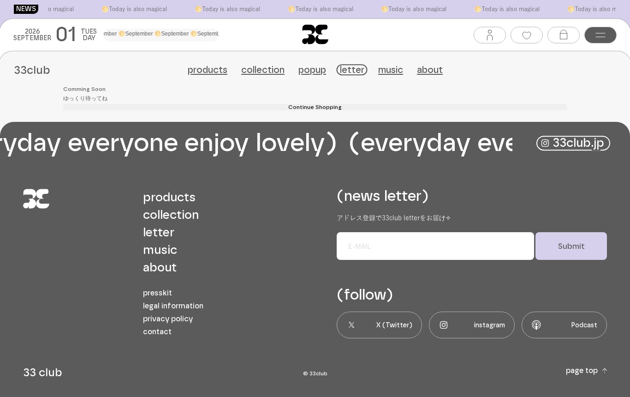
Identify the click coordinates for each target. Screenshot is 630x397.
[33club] (315, 34)
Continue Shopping (315, 107)
